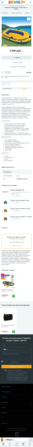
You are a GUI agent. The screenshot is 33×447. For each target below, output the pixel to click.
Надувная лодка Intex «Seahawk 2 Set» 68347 (7, 290)
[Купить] (13, 296)
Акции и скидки (6, 386)
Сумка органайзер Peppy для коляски (7, 325)
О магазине (4, 402)
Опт (2, 418)
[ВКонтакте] (17, 434)
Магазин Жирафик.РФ (17, 190)
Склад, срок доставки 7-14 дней (21, 216)
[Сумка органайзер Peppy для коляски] (8, 316)
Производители (6, 391)
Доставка (4, 412)
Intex (24, 88)
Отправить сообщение (16, 366)
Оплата (3, 407)
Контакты (4, 423)
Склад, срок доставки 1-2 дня (20, 208)
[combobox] (4, 349)
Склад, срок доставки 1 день (19, 200)
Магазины (4, 397)
